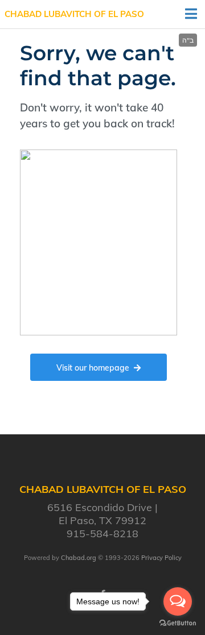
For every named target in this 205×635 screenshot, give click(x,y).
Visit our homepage (92, 368)
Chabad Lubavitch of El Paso (74, 14)
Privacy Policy (161, 558)
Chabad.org (78, 558)
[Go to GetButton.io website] (177, 623)
